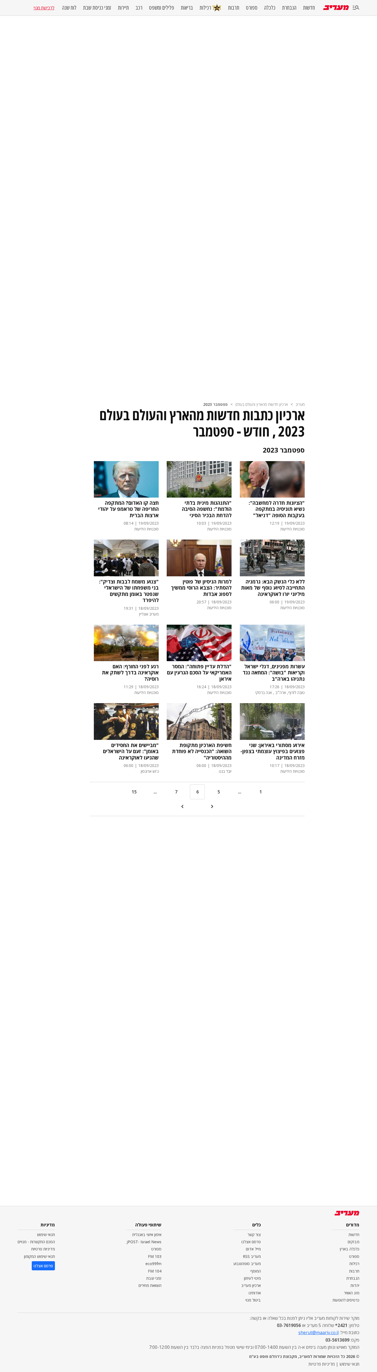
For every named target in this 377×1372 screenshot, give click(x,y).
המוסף (255, 1271)
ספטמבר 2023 (215, 404)
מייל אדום (253, 1249)
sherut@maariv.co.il (318, 1332)
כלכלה (269, 7)
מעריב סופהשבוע (247, 1263)
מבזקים (353, 1241)
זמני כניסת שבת (97, 7)
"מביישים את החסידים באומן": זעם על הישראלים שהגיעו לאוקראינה (131, 751)
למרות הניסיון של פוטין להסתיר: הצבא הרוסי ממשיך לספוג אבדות (201, 588)
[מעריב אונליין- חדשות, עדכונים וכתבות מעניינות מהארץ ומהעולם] (336, 7)
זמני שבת (153, 1278)
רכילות (205, 7)
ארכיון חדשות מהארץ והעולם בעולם (261, 404)
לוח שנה (69, 7)
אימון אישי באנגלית (146, 1234)
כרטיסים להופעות (346, 1300)
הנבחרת (289, 7)
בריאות (187, 7)
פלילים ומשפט (161, 7)
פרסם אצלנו (251, 1241)
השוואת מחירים (150, 1285)
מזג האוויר (351, 1292)
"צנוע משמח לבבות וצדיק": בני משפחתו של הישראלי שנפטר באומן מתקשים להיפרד (129, 591)
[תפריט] (356, 8)
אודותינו (255, 1292)
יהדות (355, 1285)
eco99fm (153, 1263)
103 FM (154, 1256)
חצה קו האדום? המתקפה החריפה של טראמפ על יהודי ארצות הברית (128, 509)
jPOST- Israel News (144, 1241)
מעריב (300, 404)
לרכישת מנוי (43, 8)
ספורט (251, 7)
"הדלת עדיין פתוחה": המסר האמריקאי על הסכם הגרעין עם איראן (199, 672)
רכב (139, 7)
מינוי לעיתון (252, 1278)
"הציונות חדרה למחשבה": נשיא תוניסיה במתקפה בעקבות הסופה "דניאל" (277, 509)
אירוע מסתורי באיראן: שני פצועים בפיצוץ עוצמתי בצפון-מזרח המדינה (272, 751)
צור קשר (254, 1234)
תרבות (233, 7)
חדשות (309, 7)
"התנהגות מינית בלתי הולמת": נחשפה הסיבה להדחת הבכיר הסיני (207, 509)
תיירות (123, 7)
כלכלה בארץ (349, 1249)
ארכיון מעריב (251, 1285)
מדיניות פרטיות (43, 1249)
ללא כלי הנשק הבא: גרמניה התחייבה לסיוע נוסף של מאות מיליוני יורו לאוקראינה (273, 588)
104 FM (154, 1271)
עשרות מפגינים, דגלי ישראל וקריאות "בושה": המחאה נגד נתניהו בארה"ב (274, 672)
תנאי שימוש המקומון (39, 1256)
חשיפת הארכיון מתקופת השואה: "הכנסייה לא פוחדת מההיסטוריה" (202, 751)
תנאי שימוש (46, 1234)
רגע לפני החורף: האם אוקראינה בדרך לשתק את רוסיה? (130, 672)
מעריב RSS (252, 1256)
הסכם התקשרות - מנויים (36, 1241)
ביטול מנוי (253, 1300)
